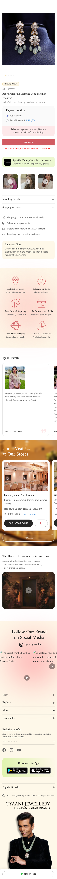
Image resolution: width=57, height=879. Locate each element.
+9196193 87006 (12, 514)
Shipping (21, 102)
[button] (15, 666)
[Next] (52, 666)
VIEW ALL (28, 537)
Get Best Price (30, 874)
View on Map (30, 514)
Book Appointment (18, 523)
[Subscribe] (53, 741)
